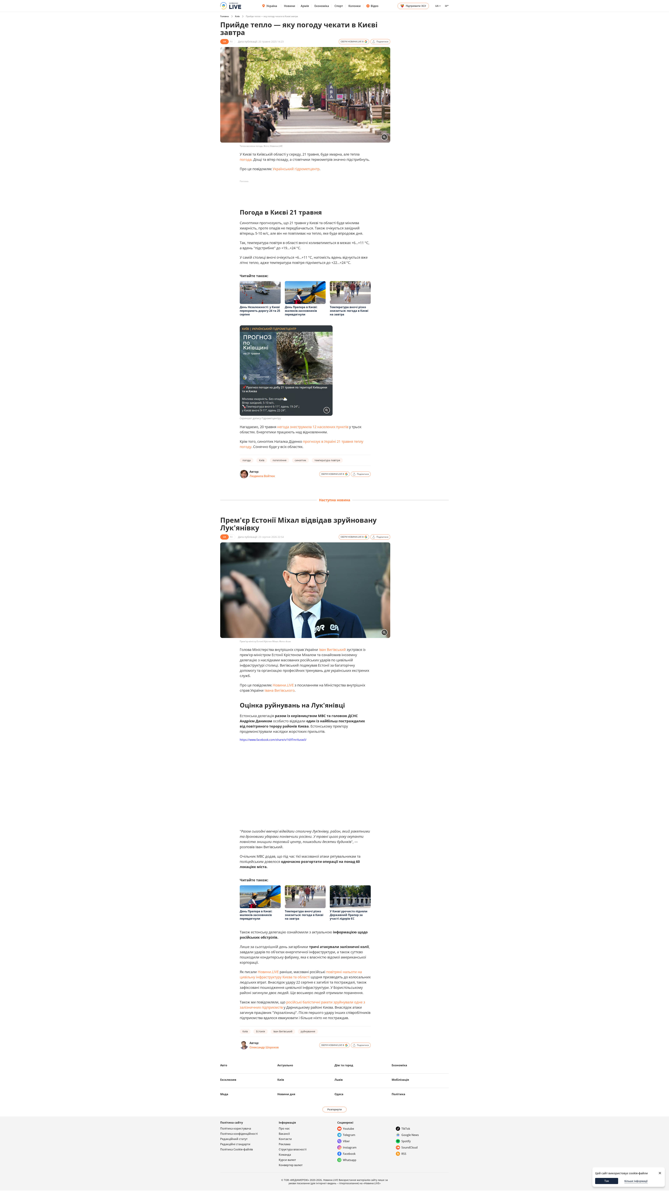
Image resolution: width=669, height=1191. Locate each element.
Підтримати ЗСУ (416, 5)
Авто (223, 1065)
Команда (285, 1155)
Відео (374, 6)
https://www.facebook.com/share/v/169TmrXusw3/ (273, 740)
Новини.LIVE (283, 685)
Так (606, 1181)
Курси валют (287, 1160)
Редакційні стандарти (235, 1144)
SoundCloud (409, 1147)
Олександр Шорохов (264, 1047)
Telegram (349, 1135)
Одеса (338, 1094)
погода (246, 159)
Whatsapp (349, 1160)
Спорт (338, 6)
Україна (271, 6)
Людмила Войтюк (262, 476)
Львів (338, 1080)
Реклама (284, 1144)
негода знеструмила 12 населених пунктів (312, 426)
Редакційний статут (234, 1139)
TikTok (405, 1129)
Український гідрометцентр (296, 169)
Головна (224, 16)
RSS (403, 1154)
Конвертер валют (291, 1165)
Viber (346, 1141)
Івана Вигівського (279, 690)
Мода (224, 1094)
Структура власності (292, 1149)
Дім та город (343, 1065)
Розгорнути (334, 1109)
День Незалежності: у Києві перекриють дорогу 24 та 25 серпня (260, 310)
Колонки (354, 6)
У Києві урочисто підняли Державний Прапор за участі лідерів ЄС (348, 915)
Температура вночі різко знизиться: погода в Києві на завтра (349, 310)
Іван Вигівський (332, 649)
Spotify (406, 1141)
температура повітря (327, 460)
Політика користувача (235, 1128)
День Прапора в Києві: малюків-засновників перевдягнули (301, 310)
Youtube (348, 1129)
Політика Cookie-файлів (236, 1149)
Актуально (285, 1065)
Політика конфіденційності (239, 1134)
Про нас (284, 1128)
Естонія (260, 1031)
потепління (279, 460)
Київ (237, 16)
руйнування (308, 1031)
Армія (305, 6)
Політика (398, 1094)
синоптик (300, 460)
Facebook (349, 1154)
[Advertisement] (303, 192)
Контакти (285, 1139)
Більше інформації (636, 1181)
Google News (410, 1135)
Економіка (321, 6)
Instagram (349, 1147)
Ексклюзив (228, 1080)
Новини (289, 6)
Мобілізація (400, 1080)
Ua (437, 5)
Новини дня (286, 1094)
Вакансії (284, 1134)
